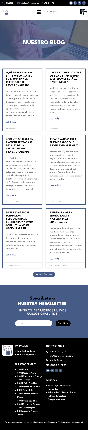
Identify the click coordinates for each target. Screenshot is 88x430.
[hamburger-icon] (38, 12)
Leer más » (12, 122)
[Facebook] (71, 3)
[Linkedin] (79, 3)
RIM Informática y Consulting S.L (70, 422)
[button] (44, 274)
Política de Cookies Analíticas (62, 392)
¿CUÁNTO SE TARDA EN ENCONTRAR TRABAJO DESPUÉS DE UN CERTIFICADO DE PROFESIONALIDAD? (19, 145)
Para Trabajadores (26, 351)
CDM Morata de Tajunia (28, 387)
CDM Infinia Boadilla (27, 383)
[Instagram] (75, 3)
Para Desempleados (26, 355)
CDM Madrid (23, 369)
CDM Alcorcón (23, 380)
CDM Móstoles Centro (27, 373)
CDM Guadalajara (26, 390)
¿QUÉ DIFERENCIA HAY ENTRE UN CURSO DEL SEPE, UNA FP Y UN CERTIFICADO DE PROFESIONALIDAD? (19, 79)
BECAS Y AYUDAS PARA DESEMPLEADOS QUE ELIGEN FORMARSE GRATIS (65, 142)
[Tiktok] (84, 3)
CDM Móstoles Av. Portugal (30, 376)
